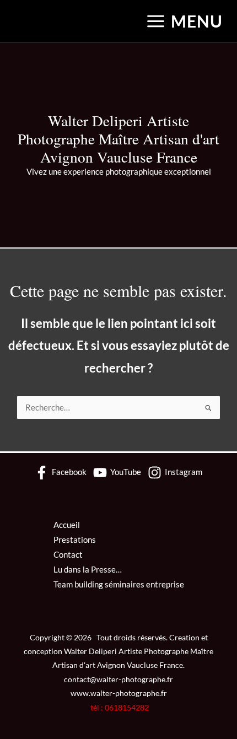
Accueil (66, 525)
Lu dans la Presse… (87, 569)
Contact (68, 554)
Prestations (74, 539)
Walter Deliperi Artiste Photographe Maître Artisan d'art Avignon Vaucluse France (118, 138)
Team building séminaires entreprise (118, 584)
